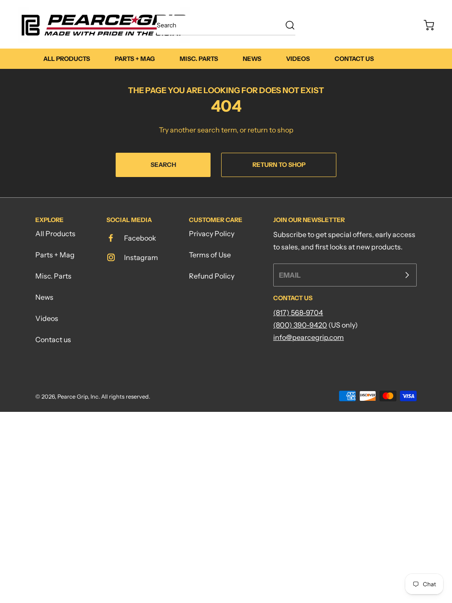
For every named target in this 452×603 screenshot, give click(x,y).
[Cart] (424, 25)
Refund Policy (211, 275)
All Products (55, 233)
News (44, 297)
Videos (46, 318)
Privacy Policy (211, 233)
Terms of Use (210, 254)
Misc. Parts (53, 275)
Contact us (53, 339)
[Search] (285, 25)
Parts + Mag (55, 254)
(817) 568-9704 (298, 312)
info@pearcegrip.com (308, 337)
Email (290, 275)
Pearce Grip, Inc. (78, 396)
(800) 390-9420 (300, 324)
